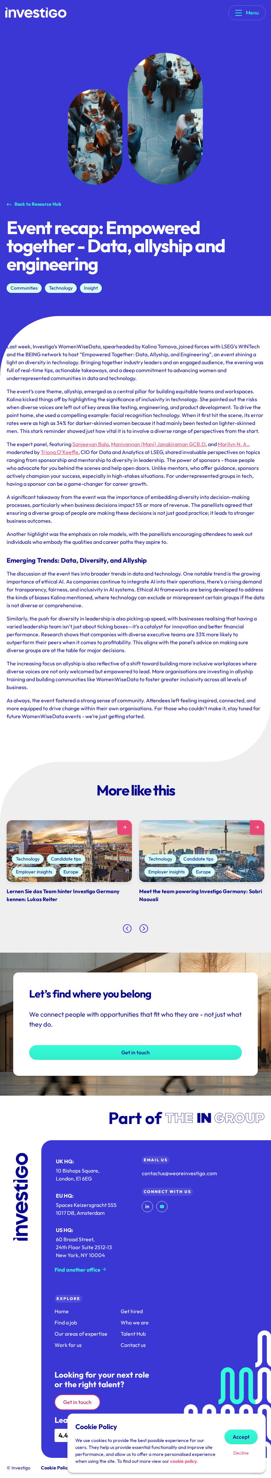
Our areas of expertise (81, 1333)
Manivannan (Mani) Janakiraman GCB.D (158, 444)
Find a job (66, 1322)
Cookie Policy (55, 1468)
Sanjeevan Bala (90, 444)
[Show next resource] (143, 928)
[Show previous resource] (127, 928)
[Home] (35, 13)
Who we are (135, 1322)
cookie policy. (184, 1461)
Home (62, 1311)
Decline (241, 1453)
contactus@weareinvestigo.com (179, 1173)
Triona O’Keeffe (59, 452)
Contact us (133, 1345)
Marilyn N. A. (233, 444)
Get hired (132, 1311)
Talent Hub (133, 1333)
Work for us (68, 1345)
